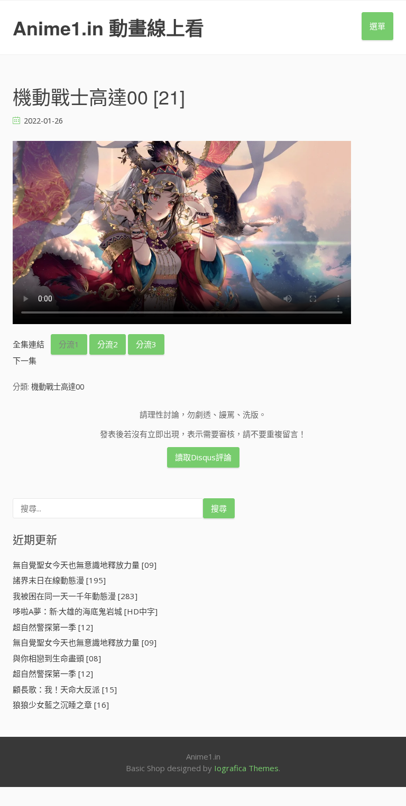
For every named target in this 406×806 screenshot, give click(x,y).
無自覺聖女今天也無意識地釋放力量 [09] (84, 565)
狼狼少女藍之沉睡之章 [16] (61, 704)
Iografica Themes (246, 768)
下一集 (24, 360)
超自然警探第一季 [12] (53, 627)
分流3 (146, 344)
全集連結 (28, 344)
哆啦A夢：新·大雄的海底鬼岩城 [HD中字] (85, 611)
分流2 (107, 344)
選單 (377, 26)
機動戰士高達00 (57, 387)
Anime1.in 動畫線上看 (108, 27)
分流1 (69, 344)
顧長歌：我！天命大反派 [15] (65, 689)
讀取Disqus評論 (203, 457)
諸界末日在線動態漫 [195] (59, 580)
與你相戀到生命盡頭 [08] (57, 658)
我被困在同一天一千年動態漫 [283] (75, 596)
